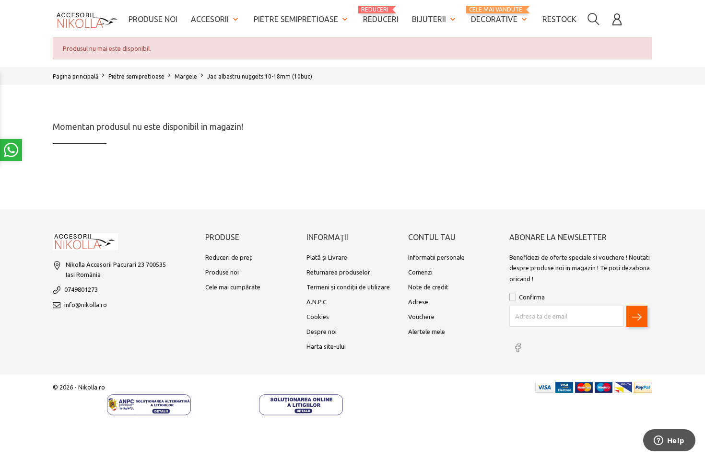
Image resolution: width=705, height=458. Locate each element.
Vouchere (421, 316)
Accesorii (215, 19)
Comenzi (420, 272)
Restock (559, 19)
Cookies (317, 316)
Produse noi (153, 19)
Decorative (500, 15)
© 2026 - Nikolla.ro (79, 387)
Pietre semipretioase (302, 19)
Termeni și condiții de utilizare (348, 287)
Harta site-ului (326, 346)
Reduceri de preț (228, 257)
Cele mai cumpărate (232, 287)
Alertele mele (426, 331)
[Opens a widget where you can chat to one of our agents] (669, 441)
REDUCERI (381, 14)
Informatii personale (436, 257)
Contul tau (432, 237)
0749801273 (81, 289)
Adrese (418, 301)
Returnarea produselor (338, 272)
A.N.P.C (316, 301)
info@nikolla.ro (85, 304)
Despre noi (321, 331)
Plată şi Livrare (326, 257)
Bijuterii (435, 19)
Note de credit (428, 287)
